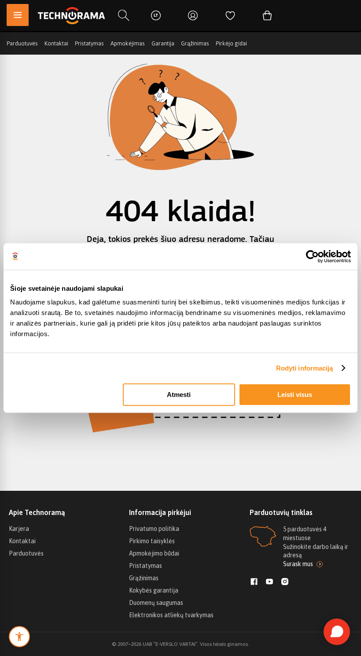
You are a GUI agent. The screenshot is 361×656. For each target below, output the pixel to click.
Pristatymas (89, 43)
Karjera (19, 528)
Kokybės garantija (153, 590)
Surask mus (298, 563)
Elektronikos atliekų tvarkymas (171, 615)
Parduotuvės (22, 43)
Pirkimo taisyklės (152, 541)
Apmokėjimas (128, 43)
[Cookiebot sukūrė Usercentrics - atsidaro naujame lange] (312, 256)
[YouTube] (269, 582)
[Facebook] (254, 582)
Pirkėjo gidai (231, 43)
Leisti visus (294, 394)
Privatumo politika (154, 528)
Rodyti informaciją (304, 368)
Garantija (162, 43)
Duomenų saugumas (156, 602)
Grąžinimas (195, 43)
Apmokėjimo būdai (154, 553)
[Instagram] (284, 582)
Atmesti (179, 394)
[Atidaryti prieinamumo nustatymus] (19, 636)
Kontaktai (56, 43)
